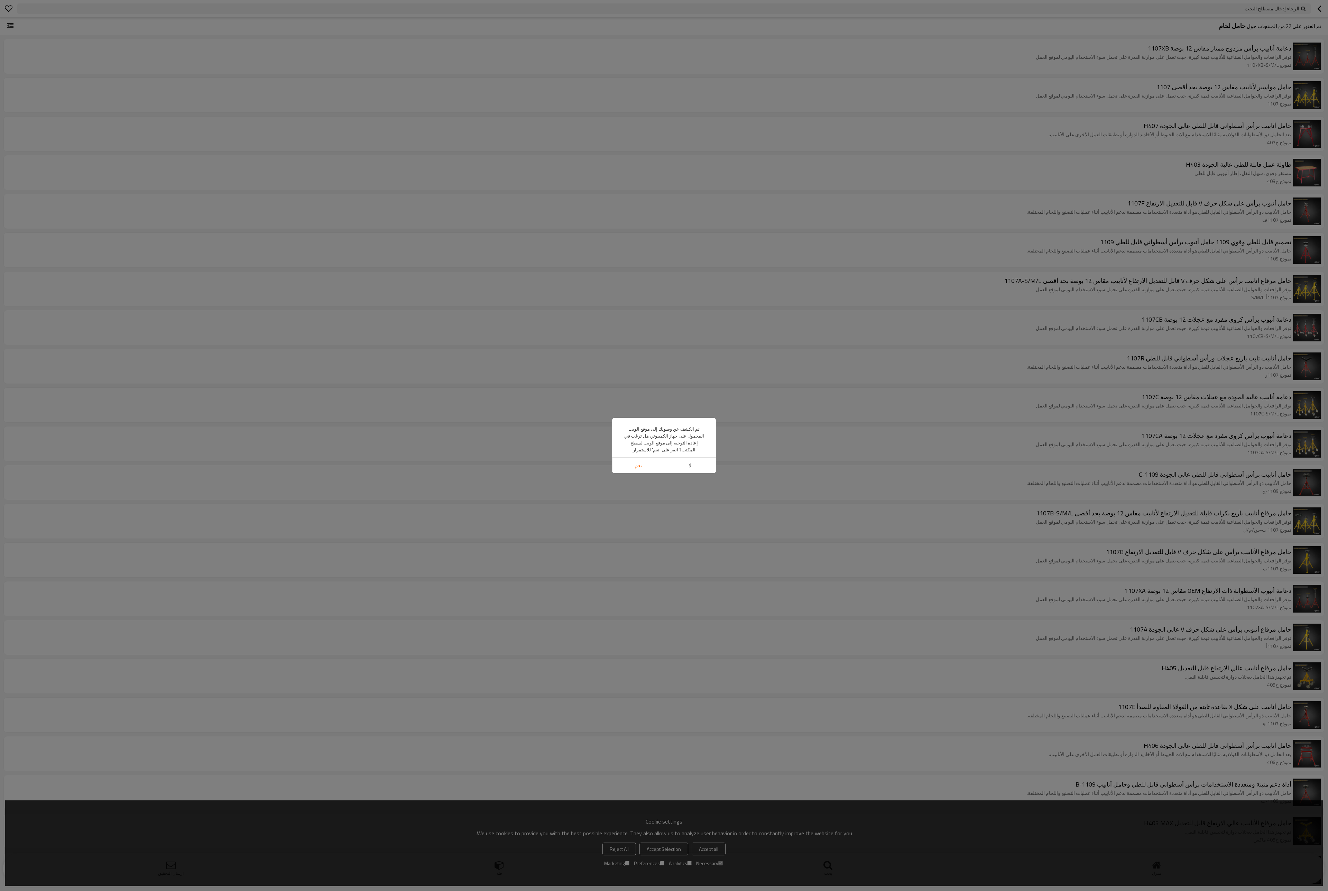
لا (690, 465)
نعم (638, 465)
